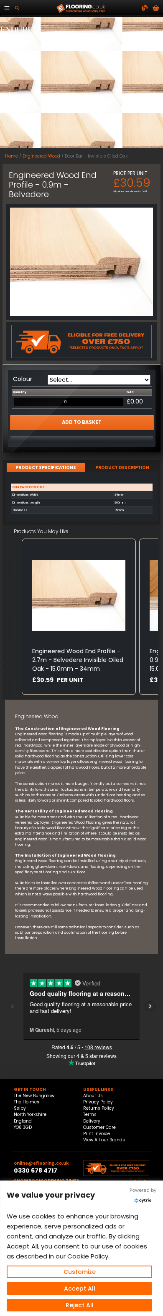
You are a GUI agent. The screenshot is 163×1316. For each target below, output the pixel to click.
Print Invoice (96, 1134)
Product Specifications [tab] (45, 467)
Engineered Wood (41, 156)
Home (11, 156)
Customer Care (99, 1127)
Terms (90, 1114)
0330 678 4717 (35, 1170)
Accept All (79, 1288)
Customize (80, 1272)
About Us (93, 1096)
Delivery (91, 1121)
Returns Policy (98, 1108)
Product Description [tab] (122, 467)
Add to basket (82, 422)
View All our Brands (104, 1140)
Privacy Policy (98, 1102)
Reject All (80, 1305)
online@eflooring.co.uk (41, 1163)
